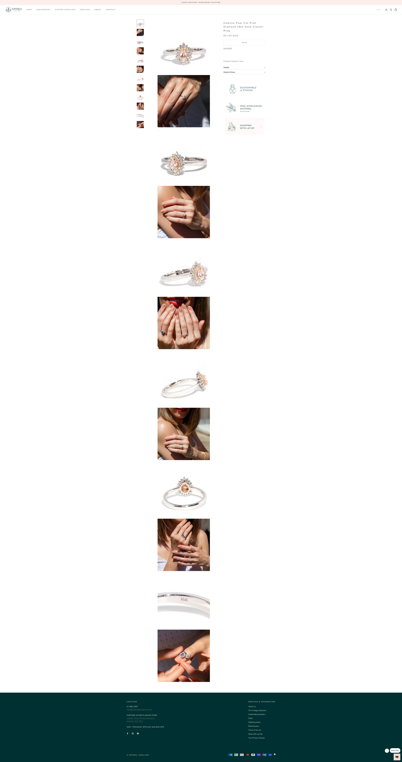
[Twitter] (237, 48)
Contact (111, 10)
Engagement (44, 10)
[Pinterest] (239, 48)
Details (226, 67)
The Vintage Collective (257, 710)
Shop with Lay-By (255, 734)
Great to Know (229, 72)
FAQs (250, 718)
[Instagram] (133, 733)
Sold (244, 43)
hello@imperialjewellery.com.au (139, 709)
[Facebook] (234, 48)
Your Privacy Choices (256, 738)
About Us (252, 706)
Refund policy (253, 726)
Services (85, 10)
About (98, 10)
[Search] (391, 9)
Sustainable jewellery (256, 714)
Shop (29, 10)
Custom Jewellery (65, 10)
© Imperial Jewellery (138, 755)
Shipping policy (254, 722)
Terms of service (254, 730)
